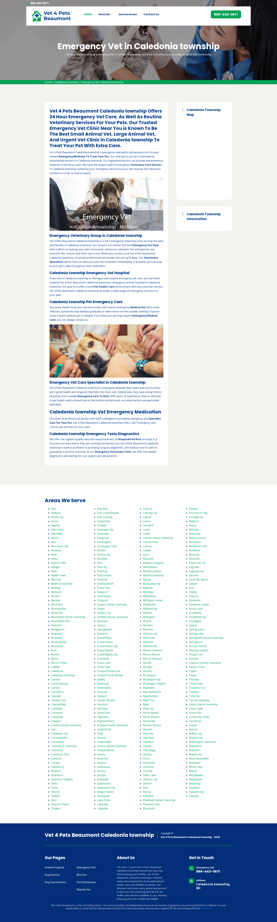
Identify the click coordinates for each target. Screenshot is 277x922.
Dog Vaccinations (55, 882)
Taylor (193, 671)
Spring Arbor (197, 629)
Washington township (202, 742)
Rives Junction (197, 538)
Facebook (206, 908)
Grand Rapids (105, 650)
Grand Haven (105, 642)
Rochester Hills (198, 546)
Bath (54, 571)
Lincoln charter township (158, 538)
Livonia (147, 546)
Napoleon (149, 687)
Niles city (148, 708)
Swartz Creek (197, 667)
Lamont (147, 508)
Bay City (56, 579)
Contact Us (151, 14)
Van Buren (195, 721)
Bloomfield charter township (68, 617)
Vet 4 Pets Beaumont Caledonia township (99, 835)
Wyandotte (195, 779)
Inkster (101, 754)
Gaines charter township (112, 604)
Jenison (101, 771)
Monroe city (150, 633)
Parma (147, 792)
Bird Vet (82, 875)
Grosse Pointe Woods (110, 675)
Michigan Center (153, 600)
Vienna (193, 729)
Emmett (101, 525)
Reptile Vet (84, 889)
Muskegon (149, 675)
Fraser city (103, 588)
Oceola (147, 746)
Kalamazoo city (106, 787)
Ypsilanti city (196, 792)
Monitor (148, 625)
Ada (53, 508)
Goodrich (102, 633)
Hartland (102, 708)
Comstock (57, 750)
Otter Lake (149, 775)
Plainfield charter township (159, 800)
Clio (53, 729)
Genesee (102, 621)
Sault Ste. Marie (198, 579)
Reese (192, 525)
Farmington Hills (107, 546)
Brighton (56, 633)
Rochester (195, 542)
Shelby (193, 592)
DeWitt (55, 796)
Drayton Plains (60, 804)
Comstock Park (60, 754)
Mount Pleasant (152, 658)
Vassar (193, 725)
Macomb (148, 558)
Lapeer (147, 517)
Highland (102, 717)
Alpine (55, 538)
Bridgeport (57, 629)
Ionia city (102, 758)
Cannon (56, 679)
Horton (101, 737)
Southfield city (197, 617)
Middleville (149, 604)
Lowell (147, 550)
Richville (194, 529)
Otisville (147, 771)
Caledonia (57, 671)
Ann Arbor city (59, 546)
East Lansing (105, 517)
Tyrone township (199, 700)
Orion (146, 758)
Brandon (56, 625)
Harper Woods (106, 700)
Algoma (55, 525)
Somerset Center (199, 604)
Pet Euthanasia (86, 882)
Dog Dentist (52, 875)
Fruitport (102, 600)
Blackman (57, 613)
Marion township (153, 575)
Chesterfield (58, 704)
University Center (199, 717)
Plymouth (149, 808)
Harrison (102, 704)
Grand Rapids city (107, 654)
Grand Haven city (107, 646)
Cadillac (55, 667)
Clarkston (57, 712)
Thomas (194, 679)
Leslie (146, 533)
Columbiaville (59, 737)
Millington (149, 617)
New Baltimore (152, 692)
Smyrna (193, 596)
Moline (147, 621)
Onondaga (149, 750)
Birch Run (57, 604)
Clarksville (57, 717)
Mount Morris (151, 654)
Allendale (56, 533)
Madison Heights (153, 563)
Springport (195, 642)
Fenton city (103, 554)
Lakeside (102, 804)
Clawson (56, 721)
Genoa (101, 625)
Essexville (103, 533)
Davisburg (57, 767)
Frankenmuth (105, 583)
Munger (148, 667)
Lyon (146, 554)
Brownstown (59, 642)
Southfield (195, 613)
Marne (147, 579)
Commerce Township (64, 746)
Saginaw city (196, 571)
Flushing (102, 571)
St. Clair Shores (198, 646)
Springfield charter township (206, 638)
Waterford (195, 746)
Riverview (194, 533)
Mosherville (150, 646)
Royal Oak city (197, 563)
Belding (55, 588)
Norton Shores (152, 725)
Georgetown (104, 629)
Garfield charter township (112, 617)
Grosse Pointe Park (108, 671)
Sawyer (193, 583)
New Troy (149, 700)
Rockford (194, 550)
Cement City (58, 700)
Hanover (102, 692)
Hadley (101, 679)
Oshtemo (148, 767)
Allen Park (57, 529)
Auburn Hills (58, 563)
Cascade (56, 696)
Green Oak (103, 667)
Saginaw (194, 567)
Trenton (194, 692)
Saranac (194, 575)
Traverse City (197, 687)
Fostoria (102, 579)
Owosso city (150, 779)
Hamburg (103, 683)
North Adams (151, 712)
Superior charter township (205, 663)
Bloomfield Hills (60, 621)
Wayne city (195, 754)
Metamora (149, 596)
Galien (101, 608)
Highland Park (105, 721)
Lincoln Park (150, 542)
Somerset (195, 600)
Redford (194, 521)
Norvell (147, 729)
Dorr (54, 800)
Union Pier (195, 712)
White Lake (195, 767)
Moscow (148, 642)
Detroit (55, 792)
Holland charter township (112, 725)
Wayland (194, 750)
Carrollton (57, 692)
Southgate (195, 621)
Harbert (102, 696)
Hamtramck (104, 687)
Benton (55, 596)
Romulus (194, 554)
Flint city (102, 567)
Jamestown (103, 767)
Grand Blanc (104, 638)
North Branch (151, 717)
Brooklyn (56, 638)
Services (104, 14)
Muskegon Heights (154, 683)
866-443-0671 (39, 3)
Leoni (146, 529)
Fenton (101, 550)
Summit (193, 658)
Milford (147, 613)
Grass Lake (103, 663)
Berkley (55, 600)
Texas (192, 675)
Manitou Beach (152, 571)
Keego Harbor (105, 792)
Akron (55, 521)
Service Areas (128, 14)
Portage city (196, 517)
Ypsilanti (194, 787)
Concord (56, 758)
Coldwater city (59, 733)
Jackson (101, 762)
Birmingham (58, 608)
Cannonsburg (59, 683)
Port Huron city (198, 513)
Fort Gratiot (104, 575)
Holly (100, 733)
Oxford (147, 783)
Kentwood (103, 796)
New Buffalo (150, 696)
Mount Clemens (152, 650)
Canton (55, 687)
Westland (194, 762)
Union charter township (203, 704)
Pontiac (193, 508)
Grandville (103, 658)
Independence (105, 750)
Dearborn (57, 775)
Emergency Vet (86, 867)
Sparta (193, 625)
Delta (54, 787)
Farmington (104, 542)
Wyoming (194, 783)
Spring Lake (196, 633)
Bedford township (62, 583)
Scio (191, 588)
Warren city (196, 737)
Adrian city (57, 517)
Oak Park (148, 737)
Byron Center (59, 663)
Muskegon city (152, 679)
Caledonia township (66, 82)
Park (146, 787)
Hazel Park (103, 712)
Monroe (148, 629)
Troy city (194, 696)
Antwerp (56, 550)
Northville (149, 721)
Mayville (148, 588)
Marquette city (151, 583)
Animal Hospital (54, 867)
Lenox (146, 521)
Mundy (147, 663)
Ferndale (102, 558)
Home (88, 14)
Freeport (102, 592)
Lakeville (102, 808)
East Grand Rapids (108, 513)
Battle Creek (58, 575)
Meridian (148, 592)
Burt (54, 650)
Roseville (194, 558)
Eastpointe (103, 521)
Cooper (55, 762)
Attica (54, 558)
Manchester (150, 567)
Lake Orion (103, 800)
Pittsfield (148, 796)
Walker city (195, 733)
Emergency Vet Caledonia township (102, 82)
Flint (99, 563)
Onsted (147, 754)
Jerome (101, 775)
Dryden (55, 808)
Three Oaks (196, 683)
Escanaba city (105, 529)
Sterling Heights (199, 650)
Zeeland (194, 796)
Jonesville (103, 779)
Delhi (54, 783)
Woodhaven (196, 775)
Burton (55, 654)
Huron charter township (111, 746)
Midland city (150, 608)
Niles (146, 704)
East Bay (102, 508)
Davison (56, 771)
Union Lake (196, 708)
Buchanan (57, 646)
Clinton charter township (66, 725)
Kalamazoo (103, 783)
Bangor (55, 567)
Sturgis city (195, 654)
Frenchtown (104, 596)
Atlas (54, 554)
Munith (147, 671)
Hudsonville (104, 742)
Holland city (104, 729)
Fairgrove (103, 538)
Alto (53, 542)
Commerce (57, 742)
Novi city (148, 733)
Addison (56, 513)
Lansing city (150, 513)
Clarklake (56, 708)
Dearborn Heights (62, 779)
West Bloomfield (199, 758)
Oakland (148, 742)
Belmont (56, 592)
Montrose (149, 638)
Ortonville (149, 762)
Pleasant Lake (151, 804)
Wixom (193, 771)
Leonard (148, 525)
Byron (55, 658)
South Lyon (196, 608)
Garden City (104, 613)
